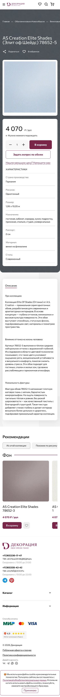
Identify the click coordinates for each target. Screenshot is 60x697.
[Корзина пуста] (53, 4)
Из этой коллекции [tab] (16, 445)
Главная (6, 21)
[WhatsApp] (12, 663)
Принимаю (30, 690)
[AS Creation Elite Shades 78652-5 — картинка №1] (30, 87)
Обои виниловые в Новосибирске (30, 21)
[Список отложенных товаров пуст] (40, 4)
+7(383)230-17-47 (12, 555)
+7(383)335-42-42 (12, 567)
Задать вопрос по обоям (28, 154)
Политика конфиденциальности (19, 655)
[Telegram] (5, 580)
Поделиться (13, 51)
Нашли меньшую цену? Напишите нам (28, 162)
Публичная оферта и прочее (17, 650)
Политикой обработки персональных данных (25, 680)
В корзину (41, 144)
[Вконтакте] (4, 663)
